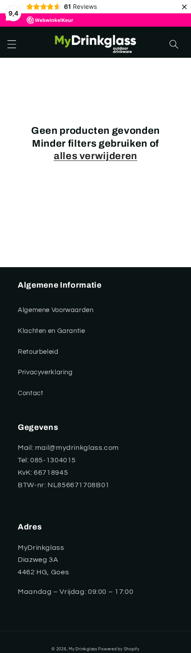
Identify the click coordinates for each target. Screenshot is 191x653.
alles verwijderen (95, 156)
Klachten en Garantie (51, 331)
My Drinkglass (83, 649)
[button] (11, 44)
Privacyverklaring (45, 372)
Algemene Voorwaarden (56, 310)
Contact (30, 393)
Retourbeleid (38, 352)
